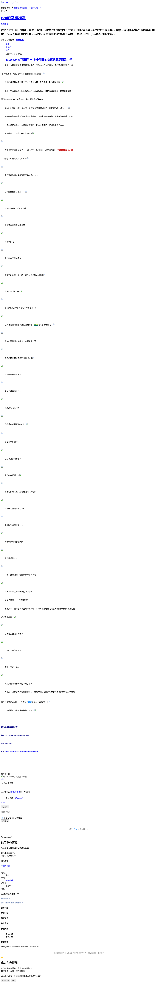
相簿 (7, 44)
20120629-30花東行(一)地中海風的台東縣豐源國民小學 (39, 59)
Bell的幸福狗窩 (13, 18)
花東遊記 (19, 798)
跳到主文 (4, 24)
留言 (18, 792)
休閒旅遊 (20, 40)
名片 (7, 50)
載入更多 (5, 807)
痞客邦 (13, 792)
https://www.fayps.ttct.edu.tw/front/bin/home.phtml (21, 751)
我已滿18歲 (5, 980)
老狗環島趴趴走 (5, 898)
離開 (13, 980)
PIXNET (61, 953)
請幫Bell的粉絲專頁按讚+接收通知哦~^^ (12, 903)
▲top (3, 802)
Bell (2, 779)
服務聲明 (101, 953)
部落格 (8, 47)
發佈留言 (5, 821)
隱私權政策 (92, 953)
